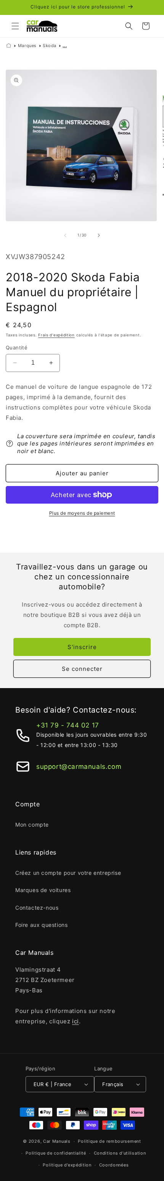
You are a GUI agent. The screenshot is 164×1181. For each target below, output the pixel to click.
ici (75, 1021)
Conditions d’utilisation (120, 1153)
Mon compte (32, 824)
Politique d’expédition (67, 1165)
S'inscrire (82, 647)
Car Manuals (57, 1141)
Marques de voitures (43, 890)
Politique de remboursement (109, 1141)
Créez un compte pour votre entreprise (68, 872)
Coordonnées (114, 1165)
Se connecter (82, 668)
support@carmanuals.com (78, 766)
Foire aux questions (41, 925)
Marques (27, 45)
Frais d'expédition (56, 335)
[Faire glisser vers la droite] (98, 235)
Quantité (16, 347)
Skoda (49, 45)
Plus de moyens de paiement (82, 513)
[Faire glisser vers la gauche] (65, 235)
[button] (15, 26)
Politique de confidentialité (56, 1153)
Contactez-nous (36, 907)
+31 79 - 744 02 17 (67, 725)
